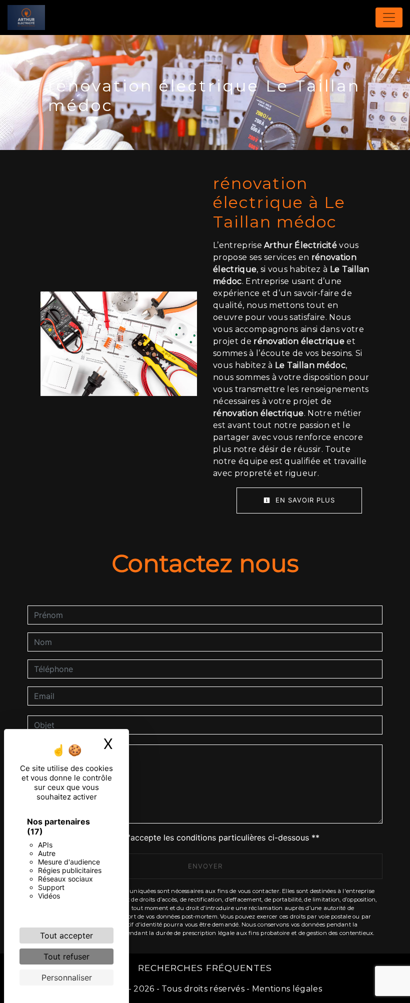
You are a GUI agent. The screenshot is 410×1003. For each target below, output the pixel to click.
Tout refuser (67, 957)
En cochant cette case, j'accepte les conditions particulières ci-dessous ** (179, 837)
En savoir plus (304, 500)
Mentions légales (286, 989)
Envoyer (205, 866)
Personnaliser (67, 977)
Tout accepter (66, 935)
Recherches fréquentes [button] (205, 967)
